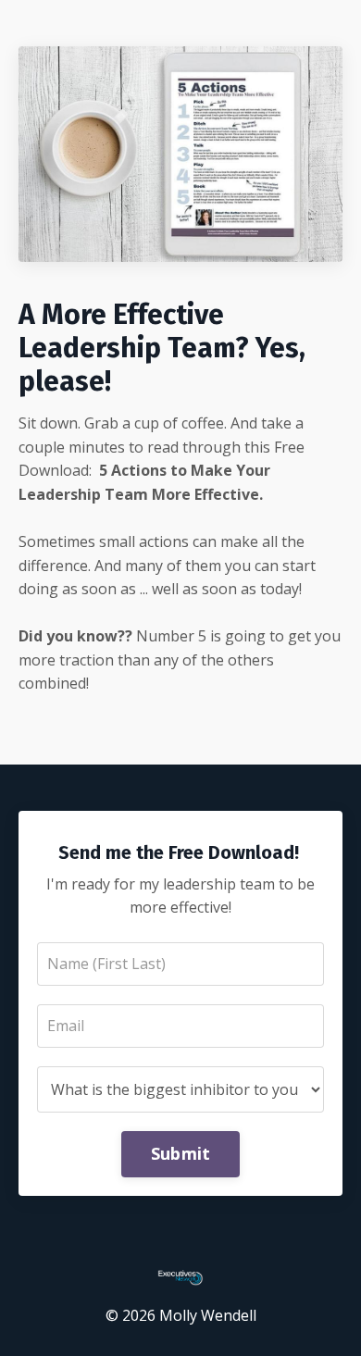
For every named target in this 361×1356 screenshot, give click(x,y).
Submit (181, 1153)
